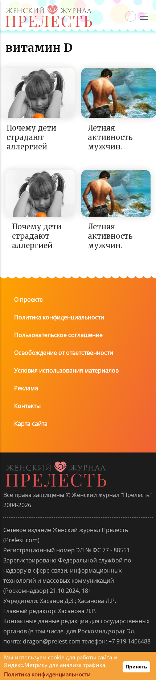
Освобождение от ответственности (63, 353)
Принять (136, 667)
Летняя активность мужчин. (110, 137)
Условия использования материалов (66, 370)
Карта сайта (31, 424)
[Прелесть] (48, 7)
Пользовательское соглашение (58, 335)
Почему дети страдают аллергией (31, 137)
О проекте (28, 299)
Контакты (27, 406)
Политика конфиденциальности (59, 317)
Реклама (26, 388)
